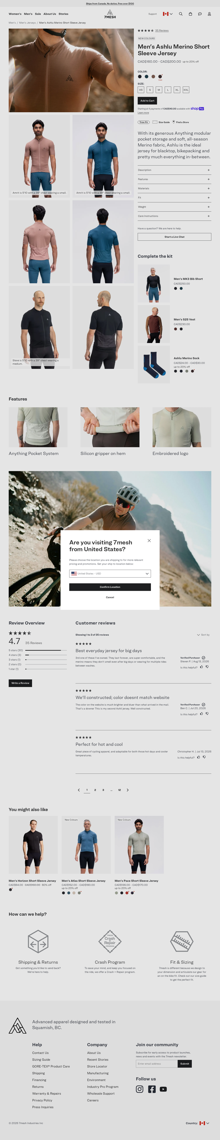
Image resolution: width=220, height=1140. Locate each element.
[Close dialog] (149, 540)
